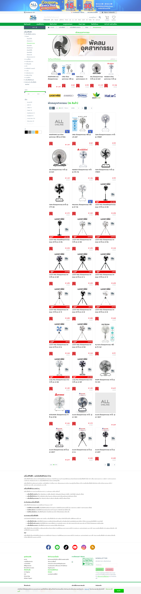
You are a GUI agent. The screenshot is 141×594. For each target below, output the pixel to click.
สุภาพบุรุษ (99, 569)
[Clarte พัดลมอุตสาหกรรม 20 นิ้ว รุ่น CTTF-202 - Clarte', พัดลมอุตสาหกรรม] (59, 193)
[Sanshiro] (69, 95)
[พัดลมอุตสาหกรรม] (82, 45)
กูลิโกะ (52, 20)
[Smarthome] (96, 95)
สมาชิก (25, 559)
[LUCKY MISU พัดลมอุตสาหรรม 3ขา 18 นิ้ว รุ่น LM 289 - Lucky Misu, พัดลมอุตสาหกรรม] (59, 263)
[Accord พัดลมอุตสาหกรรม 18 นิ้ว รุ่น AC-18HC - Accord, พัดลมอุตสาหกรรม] (82, 403)
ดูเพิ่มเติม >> (113, 59)
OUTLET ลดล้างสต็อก (110, 24)
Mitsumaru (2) (30, 121)
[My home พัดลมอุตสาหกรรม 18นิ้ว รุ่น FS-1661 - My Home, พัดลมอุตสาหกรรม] (105, 333)
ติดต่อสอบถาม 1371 (30, 12)
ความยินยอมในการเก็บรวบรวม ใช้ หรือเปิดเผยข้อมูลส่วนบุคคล (57, 567)
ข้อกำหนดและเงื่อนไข (53, 557)
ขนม (70, 20)
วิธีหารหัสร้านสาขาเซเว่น (29, 568)
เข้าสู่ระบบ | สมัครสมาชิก (109, 12)
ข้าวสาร (66, 20)
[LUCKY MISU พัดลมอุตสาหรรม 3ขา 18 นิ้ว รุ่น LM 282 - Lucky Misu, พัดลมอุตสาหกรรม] (82, 228)
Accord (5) (29, 102)
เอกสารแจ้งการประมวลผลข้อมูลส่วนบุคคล (56, 563)
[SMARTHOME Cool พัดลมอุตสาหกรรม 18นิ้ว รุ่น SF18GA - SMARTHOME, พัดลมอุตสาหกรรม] (54, 68)
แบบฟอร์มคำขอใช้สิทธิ (52, 574)
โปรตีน (90, 20)
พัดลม (79, 20)
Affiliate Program (28, 578)
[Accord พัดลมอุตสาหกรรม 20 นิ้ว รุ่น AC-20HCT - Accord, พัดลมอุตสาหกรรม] (59, 438)
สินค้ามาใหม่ (53, 24)
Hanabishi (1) (30, 116)
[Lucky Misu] (55, 95)
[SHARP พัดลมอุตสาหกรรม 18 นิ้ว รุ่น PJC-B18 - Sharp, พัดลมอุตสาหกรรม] (105, 368)
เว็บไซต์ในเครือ (27, 570)
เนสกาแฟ (98, 20)
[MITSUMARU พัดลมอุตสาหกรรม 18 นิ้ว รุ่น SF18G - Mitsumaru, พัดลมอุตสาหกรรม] (59, 403)
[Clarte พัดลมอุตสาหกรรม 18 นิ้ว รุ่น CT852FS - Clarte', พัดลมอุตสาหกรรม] (105, 157)
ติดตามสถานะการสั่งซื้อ (93, 12)
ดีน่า (94, 20)
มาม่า (76, 20)
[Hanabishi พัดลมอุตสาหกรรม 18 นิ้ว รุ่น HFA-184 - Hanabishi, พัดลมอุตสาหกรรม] (110, 68)
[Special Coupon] (70, 5)
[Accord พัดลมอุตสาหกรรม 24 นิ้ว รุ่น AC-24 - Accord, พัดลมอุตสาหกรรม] (82, 438)
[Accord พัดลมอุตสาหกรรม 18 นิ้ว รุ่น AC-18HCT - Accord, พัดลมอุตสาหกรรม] (105, 403)
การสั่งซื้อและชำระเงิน (28, 561)
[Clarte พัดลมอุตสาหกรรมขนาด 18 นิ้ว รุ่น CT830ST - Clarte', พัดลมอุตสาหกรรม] (82, 68)
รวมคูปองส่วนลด (67, 24)
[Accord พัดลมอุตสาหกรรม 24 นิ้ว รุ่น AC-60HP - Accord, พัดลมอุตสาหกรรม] (105, 438)
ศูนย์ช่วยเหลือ (27, 557)
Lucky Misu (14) (31, 118)
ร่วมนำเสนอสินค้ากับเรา (53, 570)
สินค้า (33, 27)
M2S (25, 574)
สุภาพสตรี (109, 569)
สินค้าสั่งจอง (94, 24)
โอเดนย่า (56, 20)
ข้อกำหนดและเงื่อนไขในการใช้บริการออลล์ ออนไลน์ (58, 559)
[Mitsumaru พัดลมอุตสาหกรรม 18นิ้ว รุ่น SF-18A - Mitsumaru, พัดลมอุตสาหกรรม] (82, 193)
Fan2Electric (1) (31, 113)
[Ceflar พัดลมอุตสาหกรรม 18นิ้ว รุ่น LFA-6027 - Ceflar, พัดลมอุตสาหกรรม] (68, 68)
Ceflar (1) (29, 107)
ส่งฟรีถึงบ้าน (40, 24)
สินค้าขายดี (27, 24)
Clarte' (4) (29, 110)
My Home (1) (30, 124)
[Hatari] (110, 95)
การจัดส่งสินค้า (27, 563)
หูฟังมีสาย (61, 20)
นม (73, 20)
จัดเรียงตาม (66, 108)
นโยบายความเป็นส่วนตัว (103, 576)
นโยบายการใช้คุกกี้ (52, 561)
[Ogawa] (82, 95)
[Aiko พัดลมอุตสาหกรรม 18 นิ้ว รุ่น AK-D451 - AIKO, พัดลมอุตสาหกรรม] (96, 68)
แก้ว (87, 20)
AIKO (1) (29, 105)
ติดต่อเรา (50, 572)
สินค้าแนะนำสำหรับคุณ (54, 59)
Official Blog (27, 576)
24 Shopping (27, 572)
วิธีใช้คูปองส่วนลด (27, 566)
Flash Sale (82, 24)
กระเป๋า (83, 20)
